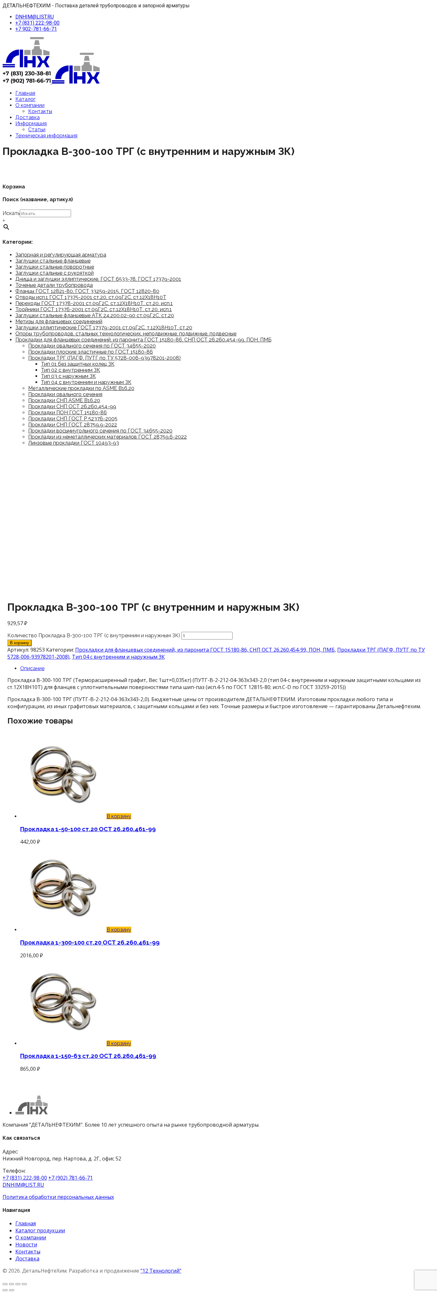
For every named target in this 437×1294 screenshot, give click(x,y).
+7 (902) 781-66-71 (70, 1177)
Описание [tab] (32, 668)
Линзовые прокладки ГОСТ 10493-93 (73, 443)
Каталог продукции (40, 1230)
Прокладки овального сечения (65, 394)
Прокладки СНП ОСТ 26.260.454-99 (72, 406)
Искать (11, 213)
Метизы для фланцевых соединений (58, 321)
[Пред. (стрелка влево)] (5, 1290)
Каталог (25, 99)
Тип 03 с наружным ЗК (68, 376)
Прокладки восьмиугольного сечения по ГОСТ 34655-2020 (100, 431)
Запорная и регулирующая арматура (60, 255)
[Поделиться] (17, 1284)
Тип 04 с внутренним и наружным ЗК (86, 382)
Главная (25, 93)
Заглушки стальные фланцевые (53, 261)
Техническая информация (46, 136)
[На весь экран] (11, 1284)
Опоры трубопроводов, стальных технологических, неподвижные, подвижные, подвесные (125, 334)
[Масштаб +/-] (5, 1284)
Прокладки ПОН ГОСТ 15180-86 (67, 413)
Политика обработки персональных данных (58, 1196)
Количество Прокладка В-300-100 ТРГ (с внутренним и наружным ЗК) (93, 635)
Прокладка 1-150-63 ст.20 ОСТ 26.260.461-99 (88, 1055)
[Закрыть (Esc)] (24, 1284)
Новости (26, 1244)
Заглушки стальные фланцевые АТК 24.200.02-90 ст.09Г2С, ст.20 (94, 315)
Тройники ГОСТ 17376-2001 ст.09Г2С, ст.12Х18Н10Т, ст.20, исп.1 (93, 309)
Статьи (36, 129)
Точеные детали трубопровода (54, 285)
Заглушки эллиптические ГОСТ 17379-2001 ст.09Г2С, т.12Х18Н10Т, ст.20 (103, 328)
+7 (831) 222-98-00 (37, 23)
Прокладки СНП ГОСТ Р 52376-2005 (72, 419)
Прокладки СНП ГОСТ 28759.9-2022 (72, 425)
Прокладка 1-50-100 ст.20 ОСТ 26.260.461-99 (88, 828)
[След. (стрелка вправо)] (11, 1290)
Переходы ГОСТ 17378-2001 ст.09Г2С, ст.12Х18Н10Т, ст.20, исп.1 (94, 303)
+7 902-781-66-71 (36, 29)
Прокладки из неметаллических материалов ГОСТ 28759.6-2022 (107, 437)
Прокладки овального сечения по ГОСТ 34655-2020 (92, 346)
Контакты (40, 111)
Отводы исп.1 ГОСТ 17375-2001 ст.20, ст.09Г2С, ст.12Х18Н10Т (90, 297)
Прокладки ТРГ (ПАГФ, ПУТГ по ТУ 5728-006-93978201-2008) (104, 358)
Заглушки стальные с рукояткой (54, 273)
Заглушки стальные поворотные (54, 267)
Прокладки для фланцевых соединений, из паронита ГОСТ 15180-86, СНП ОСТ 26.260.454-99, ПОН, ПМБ (143, 340)
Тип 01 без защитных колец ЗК (78, 364)
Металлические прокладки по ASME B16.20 (81, 388)
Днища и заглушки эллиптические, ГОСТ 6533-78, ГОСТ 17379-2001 (98, 279)
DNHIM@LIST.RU (34, 17)
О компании (29, 105)
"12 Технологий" (160, 1270)
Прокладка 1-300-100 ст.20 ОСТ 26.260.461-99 (90, 942)
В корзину (19, 642)
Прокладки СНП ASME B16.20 (64, 400)
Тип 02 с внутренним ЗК (70, 370)
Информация (31, 123)
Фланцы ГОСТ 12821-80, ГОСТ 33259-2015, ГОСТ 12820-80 (87, 291)
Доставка (27, 117)
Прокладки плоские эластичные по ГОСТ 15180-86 (90, 352)
